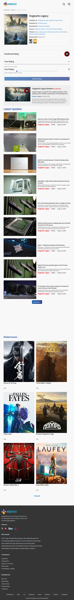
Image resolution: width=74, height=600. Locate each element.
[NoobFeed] (10, 4)
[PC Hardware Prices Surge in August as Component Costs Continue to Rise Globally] (20, 298)
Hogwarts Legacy (43, 124)
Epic (57, 20)
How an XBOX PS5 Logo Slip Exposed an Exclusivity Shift (18, 543)
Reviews (47, 594)
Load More (37, 302)
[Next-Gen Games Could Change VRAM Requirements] (20, 130)
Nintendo (52, 20)
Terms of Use (5, 584)
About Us (4, 579)
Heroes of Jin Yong (7, 563)
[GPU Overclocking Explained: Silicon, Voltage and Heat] (20, 214)
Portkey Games (42, 23)
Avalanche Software (44, 26)
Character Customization (59, 32)
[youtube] (6, 528)
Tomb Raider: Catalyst (8, 569)
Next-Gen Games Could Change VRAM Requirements (53, 119)
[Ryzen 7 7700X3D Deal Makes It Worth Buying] (20, 256)
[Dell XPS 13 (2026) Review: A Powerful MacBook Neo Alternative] (20, 172)
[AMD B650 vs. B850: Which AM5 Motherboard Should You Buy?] (20, 193)
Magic (36, 32)
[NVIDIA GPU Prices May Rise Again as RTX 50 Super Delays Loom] (20, 277)
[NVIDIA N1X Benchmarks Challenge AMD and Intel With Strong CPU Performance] (20, 235)
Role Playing (58, 29)
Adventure (37, 29)
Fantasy (41, 32)
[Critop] (16, 528)
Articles (55, 594)
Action (43, 29)
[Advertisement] (37, 320)
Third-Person (50, 29)
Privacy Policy (5, 586)
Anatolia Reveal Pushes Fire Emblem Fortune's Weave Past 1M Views (21, 546)
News (39, 594)
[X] (2, 528)
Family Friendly (33, 34)
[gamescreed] (10, 528)
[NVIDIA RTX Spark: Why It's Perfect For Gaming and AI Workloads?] (20, 151)
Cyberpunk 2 (5, 561)
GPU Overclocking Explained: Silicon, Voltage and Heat (54, 203)
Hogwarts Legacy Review (42, 88)
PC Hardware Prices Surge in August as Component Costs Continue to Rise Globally (53, 287)
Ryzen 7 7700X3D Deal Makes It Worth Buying (51, 245)
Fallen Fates (4, 566)
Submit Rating (37, 79)
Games (13, 10)
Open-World (48, 32)
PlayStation (41, 20)
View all (37, 496)
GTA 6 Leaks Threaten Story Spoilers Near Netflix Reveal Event (19, 538)
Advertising (4, 581)
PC (24, 594)
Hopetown (4, 558)
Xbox (47, 20)
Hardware (65, 594)
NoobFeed (6, 10)
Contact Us (4, 589)
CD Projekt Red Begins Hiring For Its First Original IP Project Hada (20, 541)
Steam (61, 20)
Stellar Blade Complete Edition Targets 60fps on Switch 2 (18, 548)
